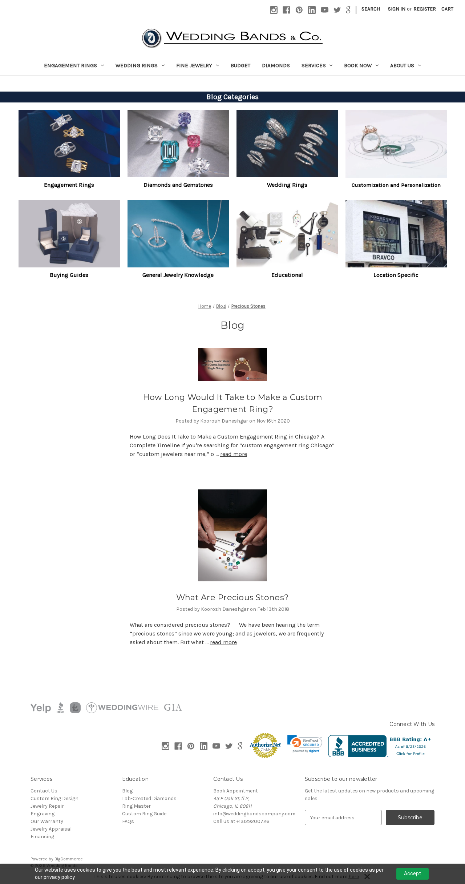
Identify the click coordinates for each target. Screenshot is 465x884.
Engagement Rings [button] (69, 184)
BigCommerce (68, 858)
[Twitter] (337, 10)
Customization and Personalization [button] (396, 185)
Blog (127, 791)
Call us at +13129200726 (241, 821)
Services (314, 65)
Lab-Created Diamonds (149, 798)
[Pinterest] (299, 10)
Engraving (42, 814)
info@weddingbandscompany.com (254, 814)
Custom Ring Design (54, 798)
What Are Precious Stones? (232, 597)
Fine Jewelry (194, 65)
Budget (240, 65)
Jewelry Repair (47, 806)
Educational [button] (287, 274)
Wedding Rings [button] (287, 184)
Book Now (358, 65)
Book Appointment (235, 791)
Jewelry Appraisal (51, 829)
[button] (69, 143)
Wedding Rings (137, 65)
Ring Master (136, 806)
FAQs (128, 821)
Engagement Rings (70, 65)
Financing (42, 836)
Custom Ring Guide (144, 814)
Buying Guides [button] (69, 274)
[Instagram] (274, 10)
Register (424, 9)
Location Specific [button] (395, 274)
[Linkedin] (312, 10)
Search (370, 9)
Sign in (396, 9)
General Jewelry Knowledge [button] (178, 274)
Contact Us (44, 791)
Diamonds (276, 65)
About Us (402, 65)
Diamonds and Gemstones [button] (178, 184)
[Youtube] (324, 10)
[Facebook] (286, 10)
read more (233, 454)
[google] (348, 10)
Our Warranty (47, 821)
